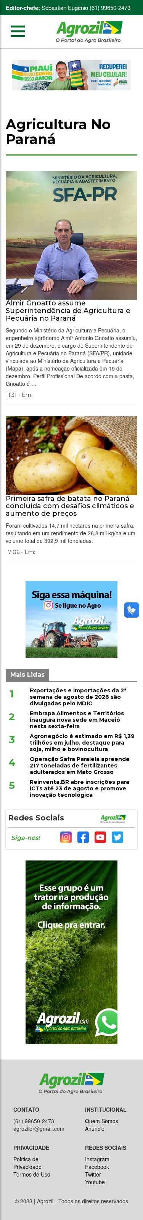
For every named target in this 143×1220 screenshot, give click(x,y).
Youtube (95, 1182)
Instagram (97, 1159)
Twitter (93, 1174)
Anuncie (94, 1128)
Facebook (97, 1166)
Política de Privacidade (27, 1162)
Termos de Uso (31, 1174)
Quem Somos (101, 1121)
